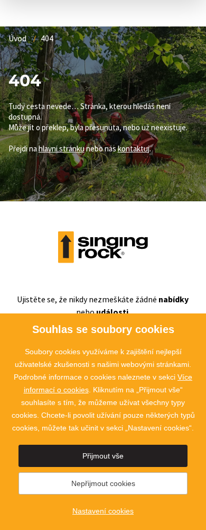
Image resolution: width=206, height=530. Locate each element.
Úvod (17, 38)
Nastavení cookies (103, 511)
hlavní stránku (62, 148)
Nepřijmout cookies (103, 483)
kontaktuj (133, 148)
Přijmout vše (103, 456)
